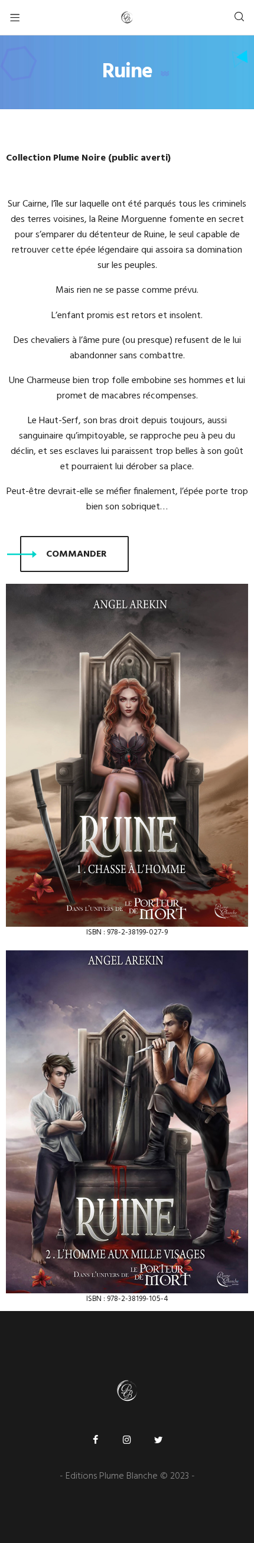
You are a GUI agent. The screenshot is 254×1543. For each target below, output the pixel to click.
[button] (74, 553)
